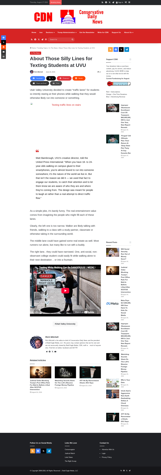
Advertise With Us (108, 449)
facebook (66, 348)
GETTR (74, 348)
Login (103, 453)
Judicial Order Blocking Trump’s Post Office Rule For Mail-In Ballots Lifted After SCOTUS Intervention (40, 385)
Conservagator (70, 449)
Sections (49, 32)
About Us (128, 32)
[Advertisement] (118, 199)
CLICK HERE (119, 71)
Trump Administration (66, 32)
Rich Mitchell (38, 72)
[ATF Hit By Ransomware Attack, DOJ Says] (90, 372)
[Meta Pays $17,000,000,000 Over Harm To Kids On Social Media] (112, 303)
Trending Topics (42, 48)
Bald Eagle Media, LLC (70, 471)
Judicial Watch (70, 453)
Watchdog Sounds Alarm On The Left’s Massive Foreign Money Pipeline (65, 383)
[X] (52, 351)
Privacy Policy (107, 457)
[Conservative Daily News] (70, 17)
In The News (53, 48)
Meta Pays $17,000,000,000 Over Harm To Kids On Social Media (126, 307)
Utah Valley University (65, 324)
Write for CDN (103, 32)
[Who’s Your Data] (112, 383)
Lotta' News (69, 457)
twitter (60, 348)
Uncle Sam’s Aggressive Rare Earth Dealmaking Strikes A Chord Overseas (126, 398)
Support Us (116, 32)
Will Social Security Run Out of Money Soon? (125, 254)
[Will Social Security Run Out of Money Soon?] (112, 252)
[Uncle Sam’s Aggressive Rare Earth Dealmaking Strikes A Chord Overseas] (112, 394)
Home (34, 32)
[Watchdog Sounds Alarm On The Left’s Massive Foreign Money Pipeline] (65, 372)
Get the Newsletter (86, 32)
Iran (41, 32)
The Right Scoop (70, 461)
